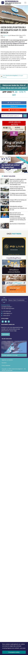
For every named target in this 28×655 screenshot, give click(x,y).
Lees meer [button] (22, 648)
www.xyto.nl (6, 315)
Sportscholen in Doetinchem (17, 223)
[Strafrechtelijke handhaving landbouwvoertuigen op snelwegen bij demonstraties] (4, 189)
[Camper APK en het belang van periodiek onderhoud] (4, 202)
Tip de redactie (15, 110)
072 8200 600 (7, 311)
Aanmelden (5, 334)
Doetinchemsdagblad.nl (11, 1)
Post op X (15, 106)
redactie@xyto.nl (7, 313)
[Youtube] (5, 321)
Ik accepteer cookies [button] (14, 652)
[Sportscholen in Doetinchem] (4, 226)
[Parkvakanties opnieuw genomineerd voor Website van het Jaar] (4, 208)
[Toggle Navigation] (25, 2)
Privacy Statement (6, 365)
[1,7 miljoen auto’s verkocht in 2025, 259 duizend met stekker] (4, 195)
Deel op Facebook (15, 102)
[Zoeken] (25, 115)
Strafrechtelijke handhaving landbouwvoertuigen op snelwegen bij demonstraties (18, 188)
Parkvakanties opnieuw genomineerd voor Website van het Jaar (18, 208)
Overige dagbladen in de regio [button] (10, 355)
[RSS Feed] (8, 321)
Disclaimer (4, 362)
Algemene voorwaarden (7, 360)
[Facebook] (2, 321)
